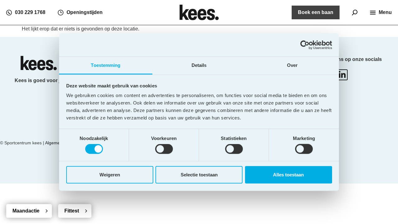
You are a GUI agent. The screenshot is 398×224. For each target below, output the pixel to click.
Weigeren (110, 174)
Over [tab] (292, 65)
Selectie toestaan (199, 174)
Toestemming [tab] (105, 65)
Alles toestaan (288, 174)
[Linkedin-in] (342, 74)
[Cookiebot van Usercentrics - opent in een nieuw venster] (305, 44)
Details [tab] (199, 65)
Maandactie (25, 210)
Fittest (71, 210)
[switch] (164, 149)
